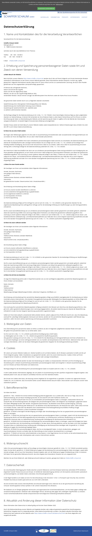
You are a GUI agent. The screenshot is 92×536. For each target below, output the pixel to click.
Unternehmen (75, 17)
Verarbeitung (55, 17)
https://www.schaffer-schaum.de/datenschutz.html (49, 513)
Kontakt (84, 17)
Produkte (65, 17)
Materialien (45, 17)
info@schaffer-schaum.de (17, 61)
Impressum (84, 531)
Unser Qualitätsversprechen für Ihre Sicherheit (73, 12)
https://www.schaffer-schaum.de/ (33, 78)
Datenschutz (59, 4)
